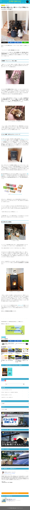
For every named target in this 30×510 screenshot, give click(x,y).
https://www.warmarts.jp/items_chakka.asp (16, 194)
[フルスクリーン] (27, 426)
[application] (15, 419)
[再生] (2, 426)
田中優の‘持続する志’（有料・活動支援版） (9, 473)
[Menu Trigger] (27, 2)
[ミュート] (26, 426)
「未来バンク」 (20, 305)
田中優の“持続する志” (15, 1)
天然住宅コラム (3, 5)
